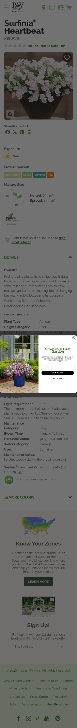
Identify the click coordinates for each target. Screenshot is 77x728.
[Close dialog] (74, 338)
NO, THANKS (57, 378)
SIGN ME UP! (58, 373)
